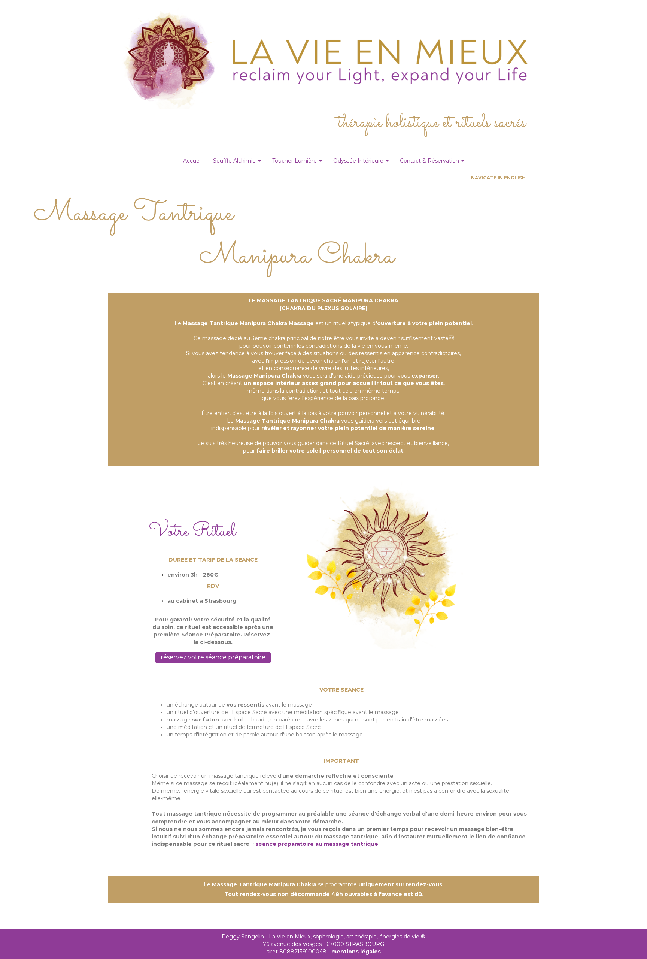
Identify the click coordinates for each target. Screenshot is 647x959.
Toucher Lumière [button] (295, 160)
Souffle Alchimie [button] (235, 160)
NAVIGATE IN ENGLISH (498, 178)
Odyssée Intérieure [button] (359, 160)
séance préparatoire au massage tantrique (316, 844)
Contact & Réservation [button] (430, 160)
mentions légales (356, 951)
